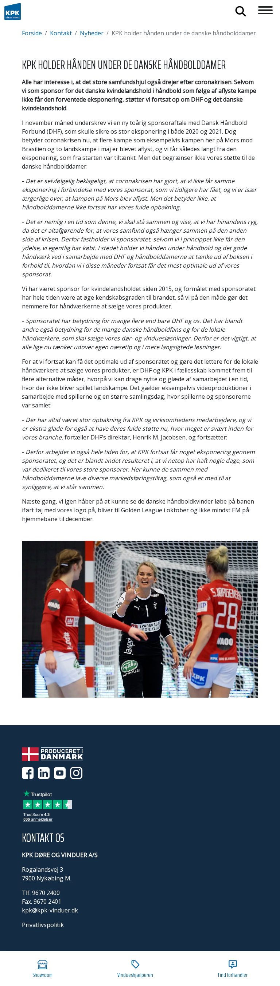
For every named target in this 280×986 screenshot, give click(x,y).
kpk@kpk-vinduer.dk (50, 910)
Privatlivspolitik (43, 925)
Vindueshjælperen (135, 974)
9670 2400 (46, 893)
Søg (240, 11)
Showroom (42, 974)
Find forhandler (233, 974)
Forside (32, 33)
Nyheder (92, 33)
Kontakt (61, 33)
